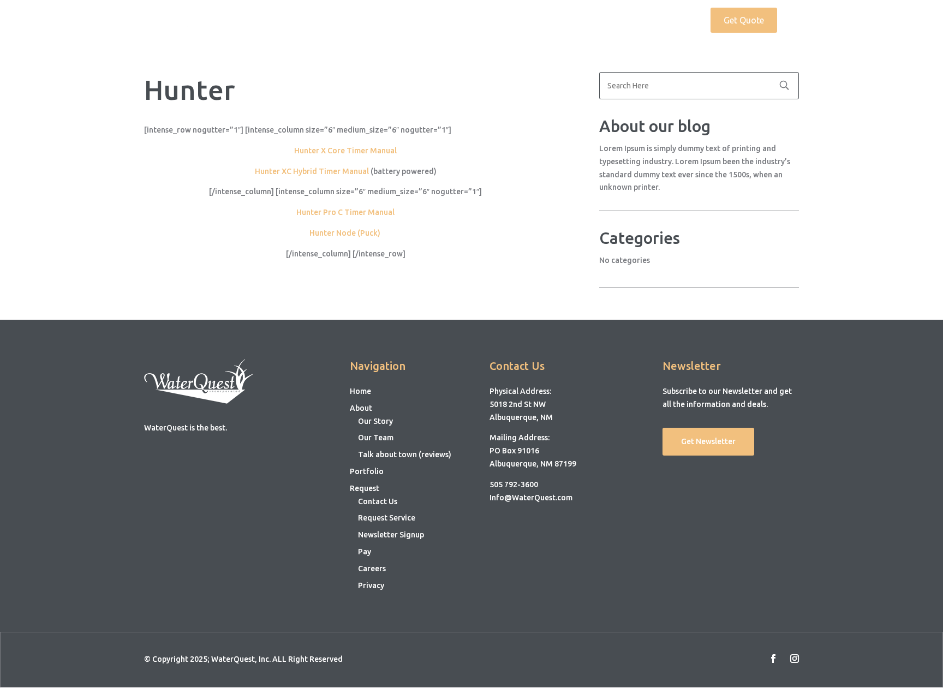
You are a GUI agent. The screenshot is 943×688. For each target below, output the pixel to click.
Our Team (375, 437)
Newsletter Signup (391, 534)
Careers (372, 568)
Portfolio (622, 20)
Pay (364, 551)
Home (530, 20)
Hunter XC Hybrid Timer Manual (313, 171)
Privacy (371, 585)
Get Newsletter (708, 441)
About (568, 20)
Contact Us (377, 501)
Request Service (386, 517)
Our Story (375, 421)
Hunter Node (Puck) (345, 233)
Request (670, 20)
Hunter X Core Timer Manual (345, 150)
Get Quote (744, 20)
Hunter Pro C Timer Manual (345, 212)
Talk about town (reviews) (404, 454)
